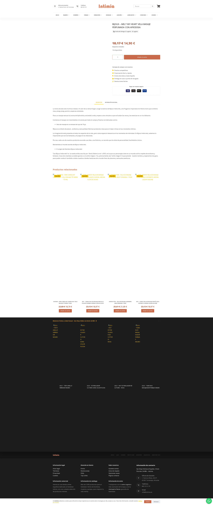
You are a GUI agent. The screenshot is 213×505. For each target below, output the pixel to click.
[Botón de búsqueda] (152, 6)
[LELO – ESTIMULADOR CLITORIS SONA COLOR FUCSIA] (82, 386)
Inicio (57, 15)
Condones (143, 15)
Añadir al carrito (142, 57)
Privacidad (56, 473)
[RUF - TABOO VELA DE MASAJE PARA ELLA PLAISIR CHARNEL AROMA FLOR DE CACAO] (92, 236)
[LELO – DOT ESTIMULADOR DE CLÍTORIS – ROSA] (110, 386)
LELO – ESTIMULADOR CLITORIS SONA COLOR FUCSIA (96, 387)
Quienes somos (114, 469)
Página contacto (114, 476)
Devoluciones (85, 471)
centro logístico (126, 484)
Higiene (154, 15)
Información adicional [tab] (111, 102)
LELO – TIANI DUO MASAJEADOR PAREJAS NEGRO (151, 387)
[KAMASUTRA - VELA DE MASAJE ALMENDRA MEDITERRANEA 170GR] (120, 236)
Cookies (55, 476)
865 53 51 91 (146, 486)
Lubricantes (130, 15)
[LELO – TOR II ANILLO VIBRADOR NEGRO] (55, 386)
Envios (83, 469)
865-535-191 (84, 7)
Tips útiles (84, 476)
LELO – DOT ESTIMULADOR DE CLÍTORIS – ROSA (123, 387)
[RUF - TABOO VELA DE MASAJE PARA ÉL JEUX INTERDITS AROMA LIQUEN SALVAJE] (147, 236)
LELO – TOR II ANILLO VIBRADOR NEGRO (65, 387)
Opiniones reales (114, 473)
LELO (117, 455)
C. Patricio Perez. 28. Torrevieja (66, 7)
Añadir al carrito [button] (65, 311)
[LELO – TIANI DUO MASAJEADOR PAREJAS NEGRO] (137, 386)
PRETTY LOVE (130, 455)
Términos (56, 471)
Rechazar (156, 501)
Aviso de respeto (114, 471)
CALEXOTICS (147, 455)
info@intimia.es (147, 492)
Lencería (119, 15)
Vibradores (97, 15)
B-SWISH (123, 455)
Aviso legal (56, 469)
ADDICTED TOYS (156, 455)
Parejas (86, 15)
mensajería (114, 489)
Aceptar (148, 501)
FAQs (82, 473)
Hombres (75, 15)
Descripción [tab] (99, 102)
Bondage (108, 15)
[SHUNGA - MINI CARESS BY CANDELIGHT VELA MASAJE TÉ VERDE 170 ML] (65, 236)
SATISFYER (139, 455)
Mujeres (65, 15)
